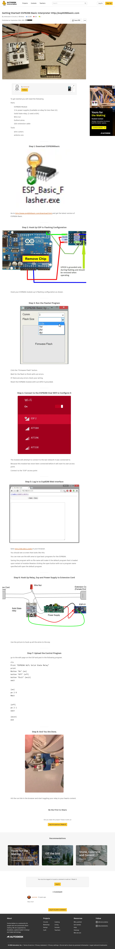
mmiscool (7, 17)
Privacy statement (41, 945)
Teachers (42, 3)
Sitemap (76, 930)
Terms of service (28, 945)
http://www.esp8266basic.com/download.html (33, 213)
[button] (85, 20)
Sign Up (108, 3)
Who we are (77, 933)
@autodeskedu (103, 926)
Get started (77, 925)
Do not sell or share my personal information (74, 945)
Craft (44, 930)
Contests (33, 3)
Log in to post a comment (57, 910)
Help (75, 927)
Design (45, 927)
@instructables (103, 922)
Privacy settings (53, 945)
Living (57, 925)
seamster (34, 897)
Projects (25, 3)
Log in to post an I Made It (57, 824)
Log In (100, 3)
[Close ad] (113, 87)
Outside (57, 927)
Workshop (46, 925)
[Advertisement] (102, 110)
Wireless (21, 17)
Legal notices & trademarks (98, 945)
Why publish (78, 922)
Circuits (14, 17)
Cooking (57, 922)
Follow (24, 90)
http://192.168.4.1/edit (23, 549)
